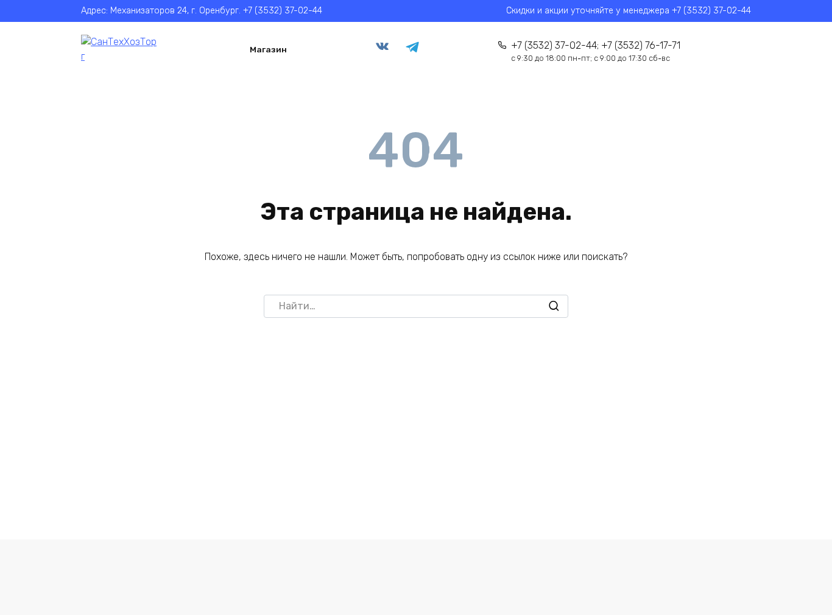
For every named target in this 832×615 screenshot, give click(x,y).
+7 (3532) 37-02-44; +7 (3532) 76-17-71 (595, 51)
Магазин (268, 49)
